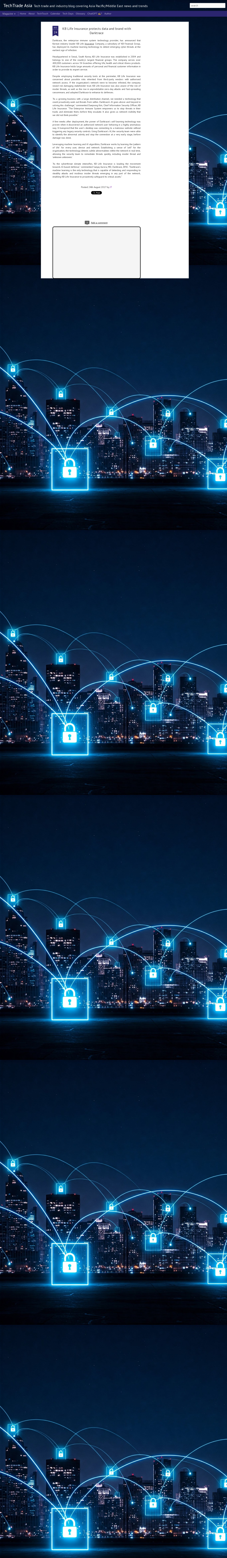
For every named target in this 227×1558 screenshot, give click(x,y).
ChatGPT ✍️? (94, 13)
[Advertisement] (158, 78)
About (31, 13)
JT (111, 187)
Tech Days (67, 13)
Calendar (55, 13)
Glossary (80, 13)
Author (107, 13)
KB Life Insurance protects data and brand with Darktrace (96, 30)
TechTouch (42, 13)
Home (23, 13)
